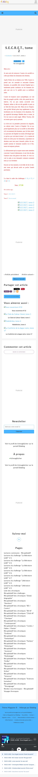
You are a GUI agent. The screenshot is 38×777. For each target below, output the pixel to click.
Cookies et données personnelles (23, 720)
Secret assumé (12, 198)
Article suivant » (28, 274)
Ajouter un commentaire (19, 352)
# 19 (26, 178)
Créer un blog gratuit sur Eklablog (11, 715)
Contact (32, 715)
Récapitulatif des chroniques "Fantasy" (18, 641)
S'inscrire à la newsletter (12, 296)
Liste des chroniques (12, 591)
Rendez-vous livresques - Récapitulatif (18, 689)
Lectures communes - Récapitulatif (17, 553)
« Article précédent (11, 274)
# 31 (8, 181)
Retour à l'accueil (19, 279)
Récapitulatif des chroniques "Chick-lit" (19, 613)
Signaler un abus (6, 717)
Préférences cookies (19, 722)
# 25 (30, 178)
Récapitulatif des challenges (14, 593)
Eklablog (33, 708)
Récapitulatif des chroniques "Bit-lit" (18, 611)
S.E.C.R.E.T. (12, 194)
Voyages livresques (11, 691)
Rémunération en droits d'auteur (26, 717)
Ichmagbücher (22, 444)
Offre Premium (9, 720)
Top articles (25, 715)
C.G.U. (14, 717)
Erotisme (9, 56)
